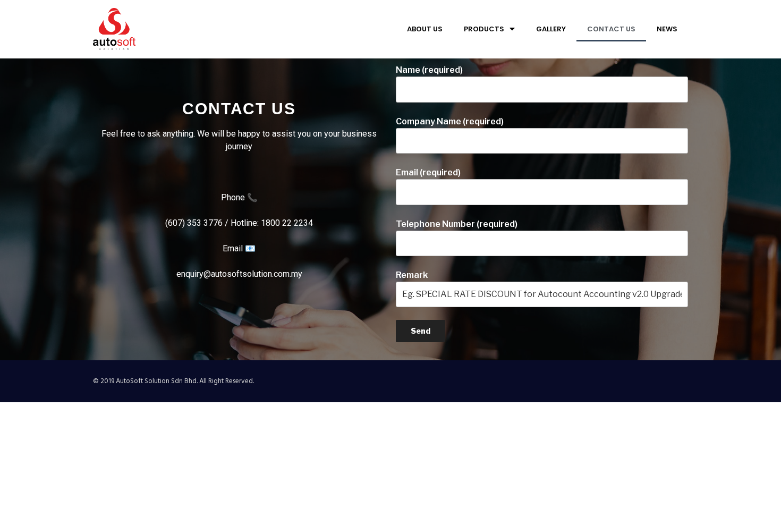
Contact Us (611, 29)
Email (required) (428, 172)
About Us (425, 29)
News (667, 29)
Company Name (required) (450, 121)
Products (484, 29)
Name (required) (429, 70)
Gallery (551, 29)
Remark (412, 275)
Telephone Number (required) (456, 224)
